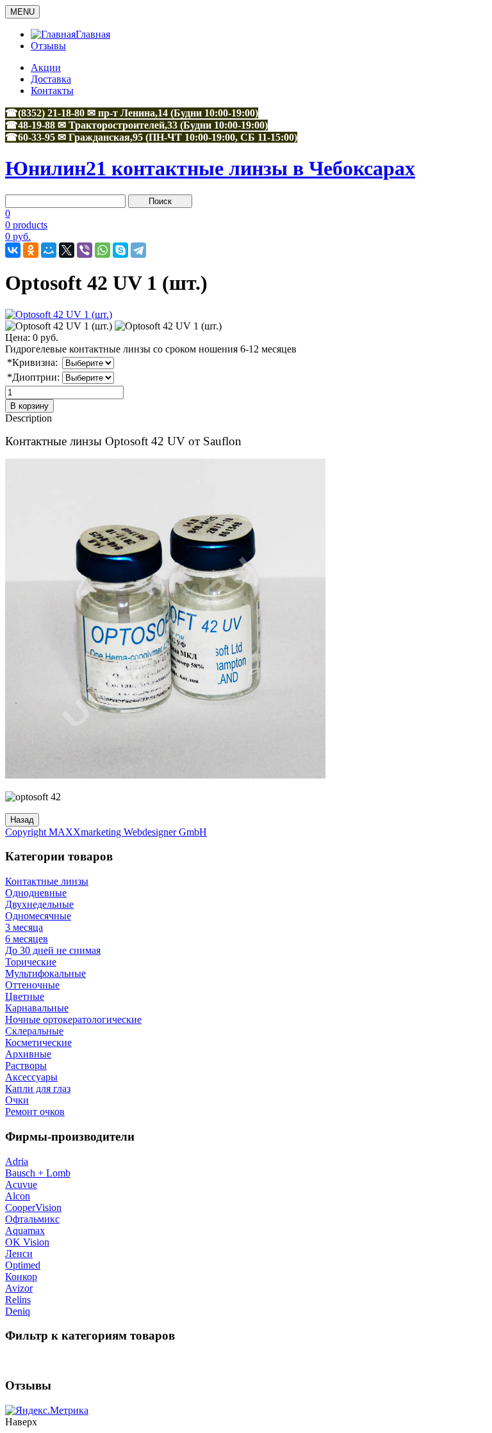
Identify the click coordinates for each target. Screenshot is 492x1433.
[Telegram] (138, 250)
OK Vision (27, 1242)
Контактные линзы (46, 881)
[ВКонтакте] (12, 250)
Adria (16, 1161)
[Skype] (120, 250)
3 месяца (24, 927)
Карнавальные (37, 1007)
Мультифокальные (45, 973)
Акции (46, 67)
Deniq (17, 1311)
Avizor (19, 1288)
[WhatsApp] (102, 250)
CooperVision (33, 1207)
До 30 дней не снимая (53, 950)
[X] (66, 250)
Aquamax (25, 1230)
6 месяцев (26, 938)
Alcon (17, 1196)
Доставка (51, 79)
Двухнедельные (39, 904)
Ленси (19, 1253)
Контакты (52, 90)
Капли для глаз (37, 1088)
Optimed (22, 1265)
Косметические (38, 1042)
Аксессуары (31, 1077)
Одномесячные (38, 915)
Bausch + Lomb (37, 1173)
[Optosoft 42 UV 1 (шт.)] (58, 326)
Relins (18, 1299)
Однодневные (36, 892)
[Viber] (84, 250)
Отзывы (48, 45)
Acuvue (21, 1184)
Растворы (26, 1065)
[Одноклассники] (30, 250)
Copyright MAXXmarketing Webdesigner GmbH (106, 832)
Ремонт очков (35, 1111)
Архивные (28, 1054)
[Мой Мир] (48, 250)
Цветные (24, 996)
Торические (30, 961)
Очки (17, 1100)
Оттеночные (32, 984)
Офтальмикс (32, 1219)
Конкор (21, 1276)
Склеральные (34, 1030)
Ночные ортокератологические (73, 1019)
